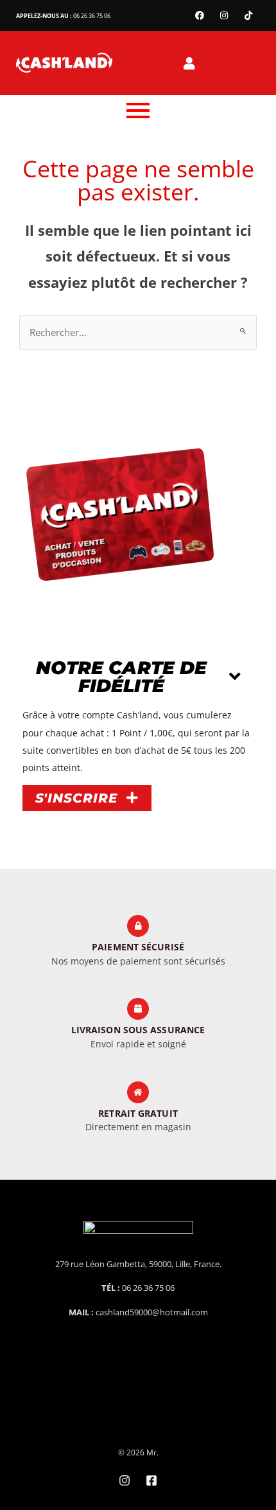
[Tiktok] (248, 15)
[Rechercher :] (138, 332)
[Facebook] (200, 15)
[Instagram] (224, 15)
